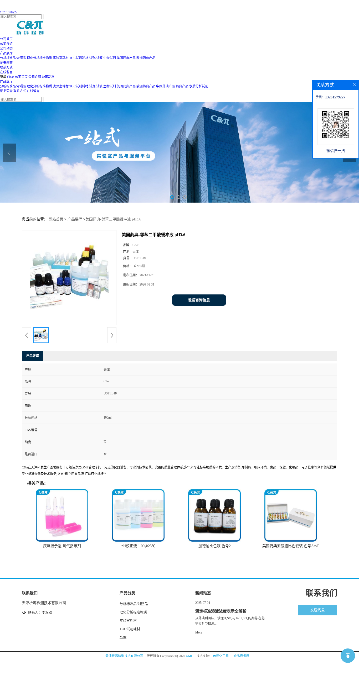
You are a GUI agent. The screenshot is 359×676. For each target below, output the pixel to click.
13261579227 (8, 12)
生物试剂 (109, 58)
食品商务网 (241, 656)
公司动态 (48, 77)
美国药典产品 (126, 58)
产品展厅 (6, 81)
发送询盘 (317, 610)
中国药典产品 (165, 86)
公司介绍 (34, 77)
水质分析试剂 (198, 86)
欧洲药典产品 (145, 58)
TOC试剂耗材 (78, 58)
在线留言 (33, 91)
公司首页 (21, 77)
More (123, 637)
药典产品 (182, 86)
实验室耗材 (61, 58)
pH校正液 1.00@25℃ (138, 546)
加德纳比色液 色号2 (214, 546)
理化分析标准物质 (39, 58)
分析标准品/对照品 (13, 58)
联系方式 (19, 91)
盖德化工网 (221, 656)
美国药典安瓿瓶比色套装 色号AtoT (290, 546)
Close (10, 77)
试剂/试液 (95, 58)
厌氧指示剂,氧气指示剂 (62, 546)
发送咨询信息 (199, 300)
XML (189, 656)
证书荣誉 (6, 91)
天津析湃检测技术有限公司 (124, 656)
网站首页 (56, 219)
